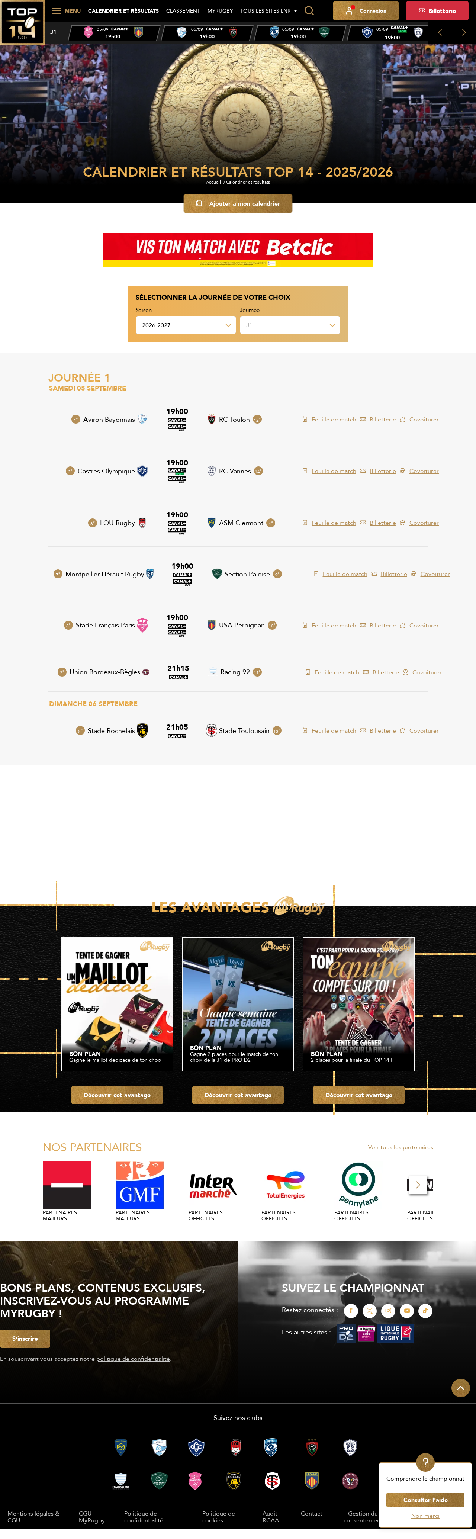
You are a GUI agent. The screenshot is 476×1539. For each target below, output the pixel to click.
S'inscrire (25, 1338)
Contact (311, 1513)
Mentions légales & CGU (33, 1516)
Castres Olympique (106, 471)
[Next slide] (464, 33)
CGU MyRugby (92, 1516)
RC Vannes (235, 471)
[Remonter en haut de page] (460, 1388)
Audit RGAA (271, 1516)
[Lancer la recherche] (309, 10)
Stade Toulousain (244, 731)
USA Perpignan (242, 625)
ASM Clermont (241, 523)
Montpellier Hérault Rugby (104, 574)
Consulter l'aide (425, 1500)
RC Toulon (234, 419)
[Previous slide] (440, 33)
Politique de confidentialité (143, 1516)
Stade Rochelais (111, 731)
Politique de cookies (218, 1516)
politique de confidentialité (133, 1358)
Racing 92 (235, 672)
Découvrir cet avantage (117, 1095)
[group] (114, 33)
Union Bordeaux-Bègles (105, 672)
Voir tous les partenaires (400, 1147)
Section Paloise (247, 574)
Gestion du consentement (363, 1517)
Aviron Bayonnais (109, 419)
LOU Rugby (117, 523)
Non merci (425, 1515)
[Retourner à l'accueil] (22, 26)
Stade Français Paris (105, 625)
